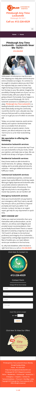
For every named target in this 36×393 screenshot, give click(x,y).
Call (18, 390)
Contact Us (26, 377)
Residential (11, 374)
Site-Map (26, 379)
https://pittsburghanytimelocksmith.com (18, 370)
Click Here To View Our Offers (18, 330)
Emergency (9, 377)
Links (32, 379)
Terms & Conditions (8, 379)
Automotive (29, 374)
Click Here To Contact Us (18, 252)
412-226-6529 (22, 21)
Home (14, 34)
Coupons (18, 377)
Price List (19, 379)
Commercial (20, 374)
